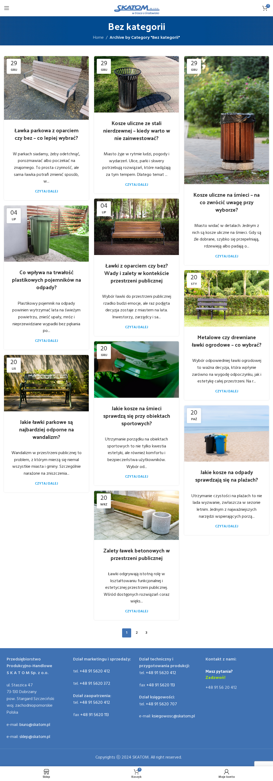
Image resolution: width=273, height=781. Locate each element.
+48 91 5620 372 (95, 683)
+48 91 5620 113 (94, 715)
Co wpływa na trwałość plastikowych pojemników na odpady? (46, 279)
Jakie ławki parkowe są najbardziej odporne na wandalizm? (46, 429)
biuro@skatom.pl (34, 724)
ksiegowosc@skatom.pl (173, 716)
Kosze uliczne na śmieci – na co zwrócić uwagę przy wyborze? (227, 202)
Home (98, 37)
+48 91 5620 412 (95, 671)
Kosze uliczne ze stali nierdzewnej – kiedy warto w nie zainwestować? (136, 130)
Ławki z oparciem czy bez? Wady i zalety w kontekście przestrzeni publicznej (136, 273)
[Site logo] (136, 8)
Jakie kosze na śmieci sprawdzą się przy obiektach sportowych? (136, 415)
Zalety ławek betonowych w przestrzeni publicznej (136, 554)
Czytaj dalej (46, 191)
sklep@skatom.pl (34, 736)
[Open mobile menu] (6, 8)
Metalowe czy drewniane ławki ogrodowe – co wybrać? (227, 340)
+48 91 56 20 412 (221, 687)
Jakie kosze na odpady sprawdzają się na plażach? (226, 475)
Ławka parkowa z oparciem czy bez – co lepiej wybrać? (46, 133)
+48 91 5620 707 (161, 704)
